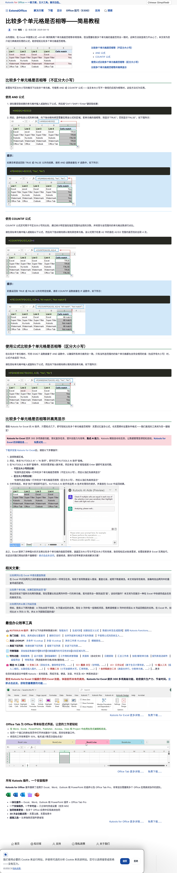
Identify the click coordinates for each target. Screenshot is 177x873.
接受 (125, 861)
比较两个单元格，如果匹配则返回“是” (28, 589)
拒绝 (136, 861)
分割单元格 (137, 668)
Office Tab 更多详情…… (131, 771)
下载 (50, 10)
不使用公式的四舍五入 (108, 635)
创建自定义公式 (91, 630)
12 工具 (32, 665)
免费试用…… (40, 442)
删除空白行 (54, 635)
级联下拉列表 (53, 645)
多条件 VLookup (34, 640)
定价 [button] (59, 10)
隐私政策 (80, 843)
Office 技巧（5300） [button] (78, 10)
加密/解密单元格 (140, 656)
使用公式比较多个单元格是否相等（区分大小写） (115, 62)
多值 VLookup (54, 640)
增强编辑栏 (51, 656)
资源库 (85, 656)
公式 (100, 53)
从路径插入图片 (28, 668)
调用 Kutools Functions (136, 630)
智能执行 (63, 630)
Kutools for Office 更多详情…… (126, 821)
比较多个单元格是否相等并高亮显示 (109, 67)
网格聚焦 (25, 656)
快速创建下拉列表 (34, 645)
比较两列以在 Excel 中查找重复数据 (27, 575)
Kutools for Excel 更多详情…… (127, 715)
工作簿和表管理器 (69, 656)
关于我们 (105, 843)
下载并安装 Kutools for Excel (20, 450)
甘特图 (96, 665)
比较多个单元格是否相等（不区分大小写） (112, 47)
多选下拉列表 (71, 645)
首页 (17, 843)
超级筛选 (15, 659)
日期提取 (108, 656)
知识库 (37, 843)
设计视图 (38, 656)
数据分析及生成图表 (112, 630)
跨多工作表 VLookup (76, 640)
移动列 (42, 650)
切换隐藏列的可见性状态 (59, 650)
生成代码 (76, 630)
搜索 (110, 10)
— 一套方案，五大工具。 (33, 2)
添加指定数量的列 (29, 650)
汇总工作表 (123, 656)
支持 (97, 10)
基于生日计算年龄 (135, 665)
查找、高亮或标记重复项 (33, 635)
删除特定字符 (58, 665)
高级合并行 (123, 668)
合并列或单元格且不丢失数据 (79, 635)
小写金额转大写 (69, 668)
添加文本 (45, 665)
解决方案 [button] (39, 10)
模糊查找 (96, 640)
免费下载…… (155, 715)
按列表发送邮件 (160, 656)
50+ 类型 (83, 665)
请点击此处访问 (46, 555)
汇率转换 (83, 668)
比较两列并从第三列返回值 (23, 604)
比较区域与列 (78, 650)
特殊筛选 (29, 659)
